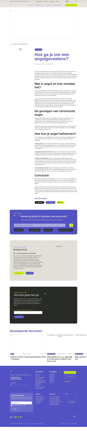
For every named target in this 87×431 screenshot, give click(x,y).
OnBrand (41, 423)
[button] (39, 202)
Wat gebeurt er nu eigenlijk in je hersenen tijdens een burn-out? (59, 359)
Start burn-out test (57, 5)
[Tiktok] (18, 417)
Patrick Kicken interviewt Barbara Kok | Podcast (28, 358)
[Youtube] (20, 417)
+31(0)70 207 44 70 (23, 1)
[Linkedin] (16, 417)
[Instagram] (13, 417)
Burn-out (52, 394)
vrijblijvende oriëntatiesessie (69, 190)
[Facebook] (11, 417)
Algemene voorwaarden (65, 423)
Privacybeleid (74, 423)
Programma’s (31, 5)
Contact (57, 1)
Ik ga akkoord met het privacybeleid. (19, 405)
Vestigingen (51, 1)
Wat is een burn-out (40, 5)
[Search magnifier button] (76, 1)
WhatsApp (12, 1)
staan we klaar (52, 171)
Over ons (46, 1)
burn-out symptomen (59, 178)
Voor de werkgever (39, 1)
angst (50, 77)
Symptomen (49, 5)
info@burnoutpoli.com (16, 379)
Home (11, 44)
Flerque (37, 423)
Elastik (34, 423)
